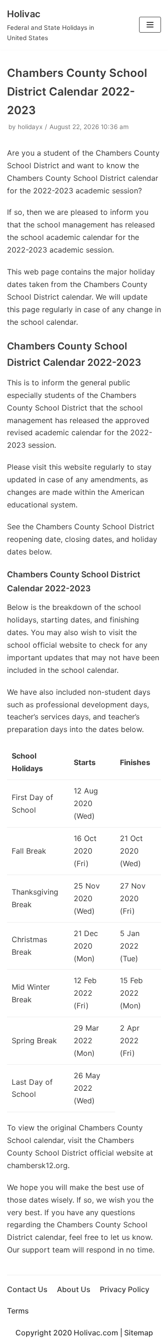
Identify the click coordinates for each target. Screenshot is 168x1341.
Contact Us (27, 1289)
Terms (18, 1310)
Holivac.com (96, 1332)
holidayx (30, 126)
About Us (74, 1289)
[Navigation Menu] (150, 25)
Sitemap (138, 1332)
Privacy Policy (124, 1289)
